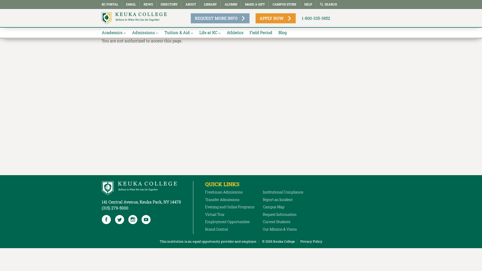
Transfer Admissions (222, 199)
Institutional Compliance (283, 192)
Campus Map (273, 207)
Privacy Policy (311, 241)
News (148, 4)
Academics (112, 32)
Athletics (235, 32)
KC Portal (110, 4)
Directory (169, 4)
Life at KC (208, 32)
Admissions (143, 32)
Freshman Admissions (224, 192)
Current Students (276, 221)
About (191, 4)
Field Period (261, 32)
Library (210, 4)
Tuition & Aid (177, 32)
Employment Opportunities (227, 221)
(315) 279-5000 (115, 208)
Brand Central (216, 229)
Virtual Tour (215, 214)
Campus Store (284, 4)
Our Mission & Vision (280, 229)
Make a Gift (255, 4)
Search (331, 4)
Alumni (231, 4)
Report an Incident (278, 199)
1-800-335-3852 (316, 18)
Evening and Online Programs (230, 207)
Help (308, 4)
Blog (282, 32)
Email (131, 4)
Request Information (279, 214)
